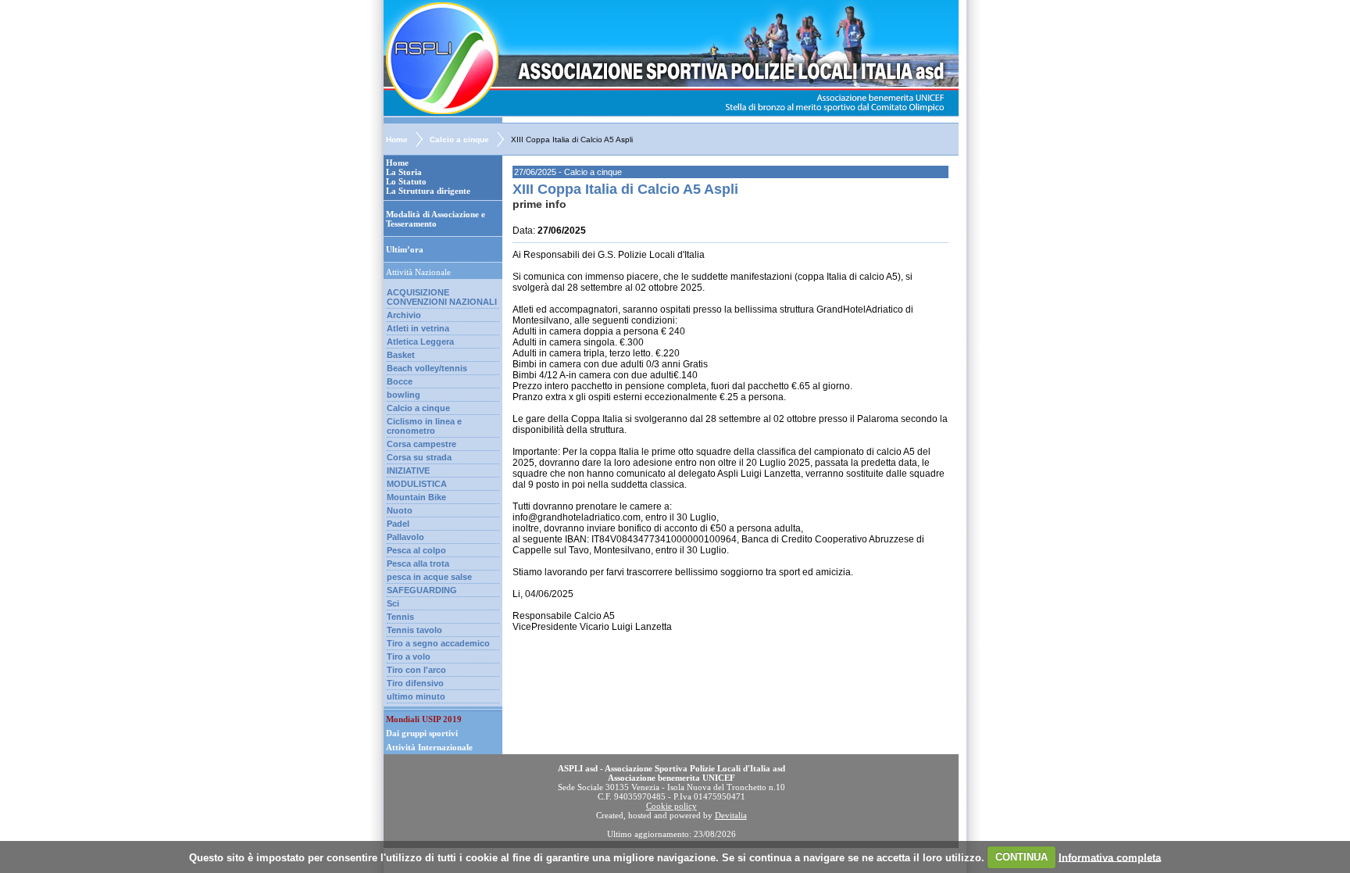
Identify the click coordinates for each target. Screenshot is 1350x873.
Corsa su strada (419, 457)
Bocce (399, 381)
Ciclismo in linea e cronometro (424, 426)
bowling (403, 394)
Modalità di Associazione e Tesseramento (435, 218)
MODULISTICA (417, 483)
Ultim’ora (404, 249)
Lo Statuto (406, 181)
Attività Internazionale (429, 747)
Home (397, 139)
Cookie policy (671, 805)
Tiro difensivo (415, 683)
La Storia (404, 172)
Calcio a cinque (459, 139)
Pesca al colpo (416, 550)
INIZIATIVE (408, 470)
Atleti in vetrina (418, 328)
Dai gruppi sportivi (422, 733)
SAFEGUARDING (422, 590)
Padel (398, 523)
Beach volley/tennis (427, 368)
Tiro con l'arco (416, 669)
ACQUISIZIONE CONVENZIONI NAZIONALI (442, 297)
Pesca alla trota (418, 563)
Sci (393, 603)
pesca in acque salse (429, 576)
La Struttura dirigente (428, 190)
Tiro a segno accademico (438, 643)
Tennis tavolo (414, 630)
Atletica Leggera (420, 341)
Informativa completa (1110, 857)
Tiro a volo (408, 656)
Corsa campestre (421, 444)
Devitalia (731, 815)
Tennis (400, 616)
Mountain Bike (416, 497)
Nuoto (399, 510)
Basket (401, 355)
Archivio (404, 315)
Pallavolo (405, 537)
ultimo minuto (416, 696)
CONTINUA (1021, 857)
